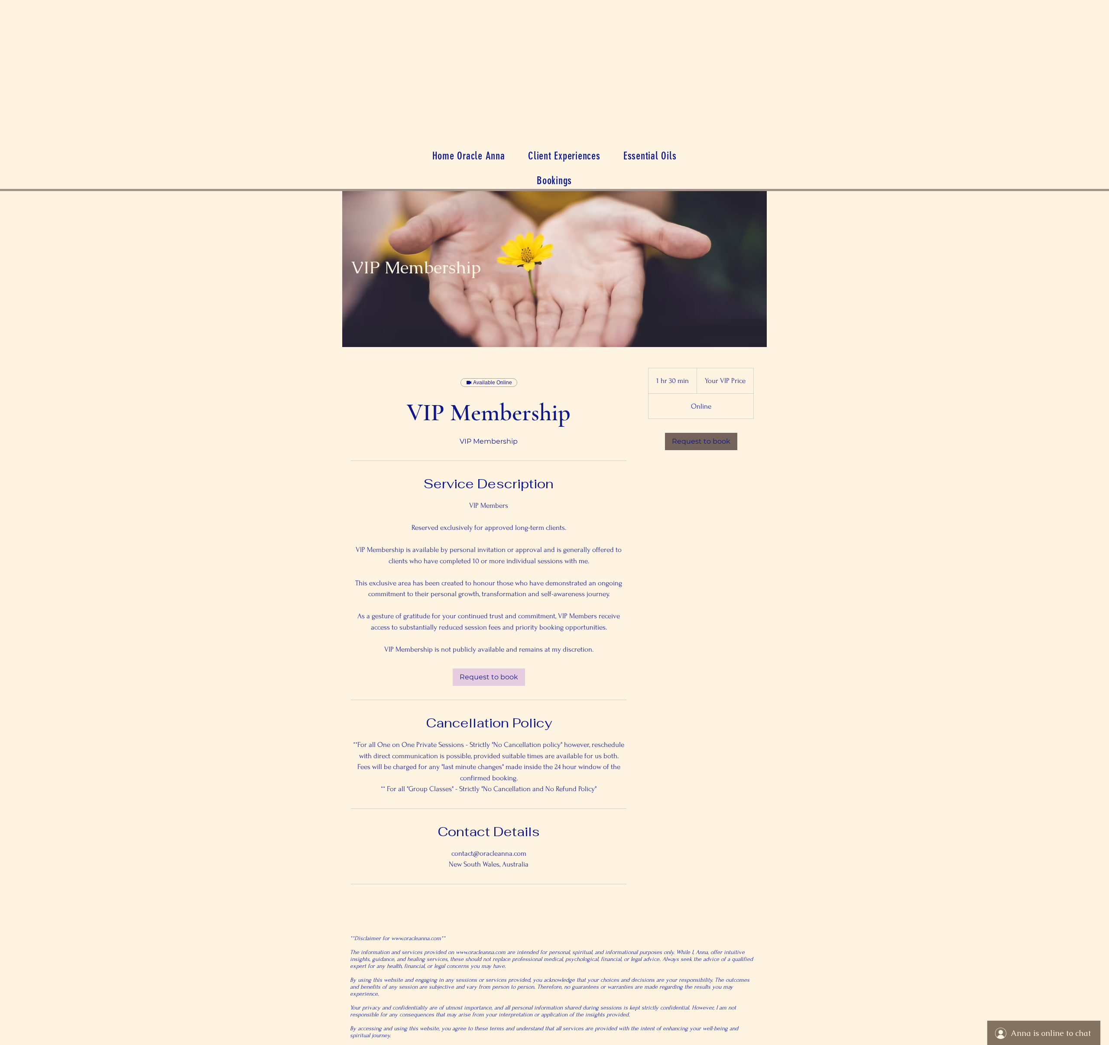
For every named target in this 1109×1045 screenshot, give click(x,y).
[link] (489, 677)
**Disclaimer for (370, 938)
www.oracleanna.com (416, 938)
